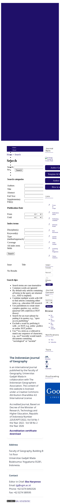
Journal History (53, 237)
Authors (10, 185)
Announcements (17, 165)
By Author (53, 320)
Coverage (11, 242)
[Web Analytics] (11, 501)
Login (14, 152)
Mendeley (48, 359)
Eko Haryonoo (33, 481)
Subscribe (53, 342)
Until (9, 217)
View (52, 340)
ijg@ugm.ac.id (23, 485)
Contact (14, 175)
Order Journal (53, 243)
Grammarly (48, 368)
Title (9, 189)
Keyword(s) (12, 233)
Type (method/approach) (15, 237)
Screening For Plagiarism (53, 250)
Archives (15, 162)
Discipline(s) (12, 230)
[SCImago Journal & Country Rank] (49, 160)
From (9, 214)
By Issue (52, 316)
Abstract (11, 192)
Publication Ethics (53, 213)
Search (14, 157)
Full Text (11, 196)
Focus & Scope (53, 206)
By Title (52, 324)
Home (14, 147)
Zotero (47, 364)
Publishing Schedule (53, 219)
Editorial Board (53, 225)
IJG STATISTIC (23, 501)
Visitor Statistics (53, 257)
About (14, 150)
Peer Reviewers (53, 231)
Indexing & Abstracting (19, 173)
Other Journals (53, 327)
